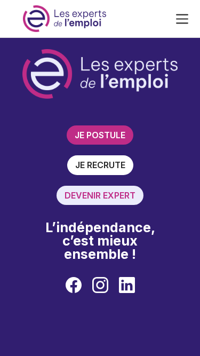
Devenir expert (100, 195)
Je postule (100, 135)
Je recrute (100, 165)
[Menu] (182, 19)
